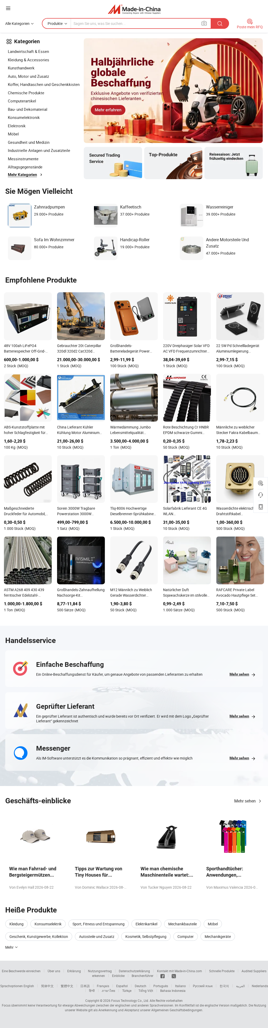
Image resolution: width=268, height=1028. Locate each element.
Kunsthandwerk (21, 67)
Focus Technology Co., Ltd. (130, 1000)
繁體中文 (67, 986)
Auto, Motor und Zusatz (28, 76)
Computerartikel (22, 100)
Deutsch (140, 986)
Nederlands (260, 986)
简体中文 (47, 986)
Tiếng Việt (145, 990)
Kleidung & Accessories (28, 59)
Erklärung (74, 971)
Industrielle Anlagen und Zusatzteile (39, 150)
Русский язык (203, 986)
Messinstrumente (23, 158)
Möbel (13, 133)
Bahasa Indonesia (173, 990)
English (29, 986)
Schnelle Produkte (221, 971)
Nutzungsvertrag (100, 971)
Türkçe (126, 990)
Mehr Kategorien (22, 174)
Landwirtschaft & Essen (28, 51)
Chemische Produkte (26, 92)
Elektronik (17, 125)
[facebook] (162, 976)
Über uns (54, 971)
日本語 (85, 986)
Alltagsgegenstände (25, 166)
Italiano (180, 986)
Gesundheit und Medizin (28, 142)
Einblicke (118, 976)
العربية (240, 986)
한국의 (224, 986)
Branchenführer (142, 976)
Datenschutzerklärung (134, 971)
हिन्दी (92, 990)
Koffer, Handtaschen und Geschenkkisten (44, 84)
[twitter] (174, 976)
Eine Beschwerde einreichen (21, 971)
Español (122, 986)
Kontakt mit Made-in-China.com (179, 971)
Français (103, 986)
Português (160, 986)
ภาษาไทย (108, 990)
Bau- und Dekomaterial (27, 109)
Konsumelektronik (24, 117)
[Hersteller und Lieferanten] (134, 9)
